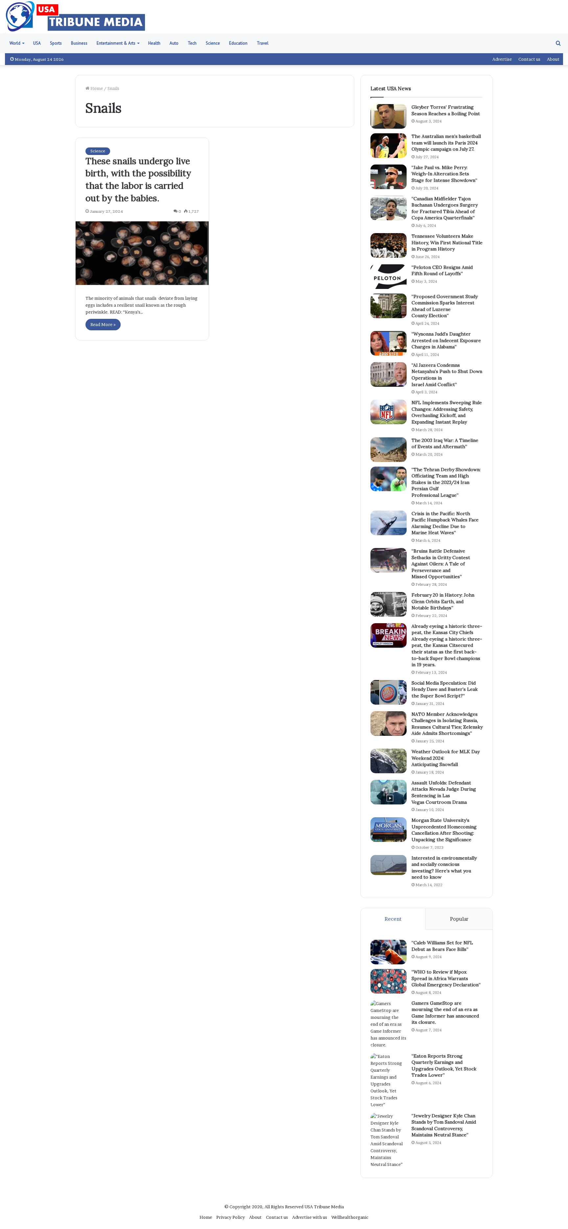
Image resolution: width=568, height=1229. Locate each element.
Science (213, 43)
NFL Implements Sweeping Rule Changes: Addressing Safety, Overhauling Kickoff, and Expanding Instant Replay (447, 412)
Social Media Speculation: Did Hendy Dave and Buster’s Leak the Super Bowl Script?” (445, 689)
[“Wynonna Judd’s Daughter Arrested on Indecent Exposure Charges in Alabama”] (388, 343)
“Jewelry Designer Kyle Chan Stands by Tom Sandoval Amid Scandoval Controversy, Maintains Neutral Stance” (444, 1125)
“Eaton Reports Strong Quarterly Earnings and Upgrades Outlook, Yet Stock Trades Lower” (444, 1065)
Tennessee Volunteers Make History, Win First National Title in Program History (447, 242)
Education (238, 43)
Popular (459, 919)
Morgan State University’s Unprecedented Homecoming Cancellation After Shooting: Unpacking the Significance (444, 830)
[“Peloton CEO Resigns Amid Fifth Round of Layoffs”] (388, 276)
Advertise (502, 59)
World (15, 43)
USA (37, 43)
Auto (174, 43)
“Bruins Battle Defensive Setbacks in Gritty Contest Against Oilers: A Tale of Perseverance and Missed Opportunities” (441, 564)
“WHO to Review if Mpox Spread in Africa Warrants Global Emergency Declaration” (446, 978)
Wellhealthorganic (349, 1217)
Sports (56, 43)
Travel (263, 43)
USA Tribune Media (324, 1206)
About (553, 59)
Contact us (529, 59)
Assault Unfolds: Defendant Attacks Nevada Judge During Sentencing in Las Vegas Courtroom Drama (444, 792)
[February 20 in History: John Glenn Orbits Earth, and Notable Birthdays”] (388, 604)
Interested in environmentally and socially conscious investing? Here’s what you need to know (444, 867)
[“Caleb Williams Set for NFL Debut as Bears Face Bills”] (388, 952)
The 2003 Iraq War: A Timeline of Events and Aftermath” (445, 443)
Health (154, 43)
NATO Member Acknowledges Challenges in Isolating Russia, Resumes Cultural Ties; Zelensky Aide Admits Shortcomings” (447, 723)
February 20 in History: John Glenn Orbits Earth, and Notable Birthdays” (443, 601)
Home (96, 88)
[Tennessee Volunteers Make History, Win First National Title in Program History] (388, 245)
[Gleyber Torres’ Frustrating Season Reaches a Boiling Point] (388, 116)
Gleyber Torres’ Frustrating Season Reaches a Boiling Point (446, 110)
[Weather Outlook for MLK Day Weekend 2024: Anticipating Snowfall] (388, 761)
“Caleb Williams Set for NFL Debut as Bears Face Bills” (442, 946)
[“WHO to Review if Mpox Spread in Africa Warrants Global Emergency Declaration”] (388, 981)
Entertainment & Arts (116, 43)
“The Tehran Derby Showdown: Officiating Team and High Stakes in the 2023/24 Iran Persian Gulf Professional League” (446, 482)
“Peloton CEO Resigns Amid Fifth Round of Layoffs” (442, 270)
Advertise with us (309, 1217)
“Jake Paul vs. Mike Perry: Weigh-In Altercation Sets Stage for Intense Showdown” (444, 174)
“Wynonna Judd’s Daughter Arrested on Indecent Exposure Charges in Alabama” (446, 340)
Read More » (103, 324)
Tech (192, 43)
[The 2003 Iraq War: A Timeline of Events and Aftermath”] (388, 449)
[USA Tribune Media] (75, 16)
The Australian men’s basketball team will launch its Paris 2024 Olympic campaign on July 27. (446, 142)
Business (79, 43)
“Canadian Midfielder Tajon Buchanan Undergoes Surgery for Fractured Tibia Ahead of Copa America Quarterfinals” (445, 208)
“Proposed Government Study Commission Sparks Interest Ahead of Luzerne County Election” (445, 306)
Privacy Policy (230, 1217)
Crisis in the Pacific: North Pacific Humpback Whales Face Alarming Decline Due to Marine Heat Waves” (445, 523)
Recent (393, 919)
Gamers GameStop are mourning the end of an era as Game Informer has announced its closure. (445, 1012)
